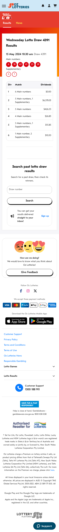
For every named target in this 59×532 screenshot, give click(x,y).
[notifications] (43, 5)
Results (7, 23)
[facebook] (21, 291)
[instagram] (28, 291)
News (19, 23)
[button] (4, 6)
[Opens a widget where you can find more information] (44, 526)
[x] (35, 291)
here (52, 470)
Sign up (45, 216)
